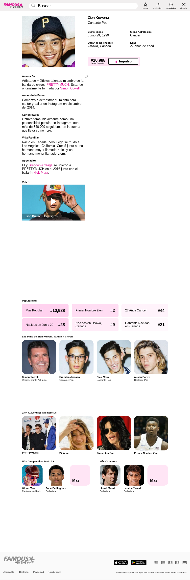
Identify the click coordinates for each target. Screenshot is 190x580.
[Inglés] (156, 562)
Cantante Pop (97, 23)
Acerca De (8, 572)
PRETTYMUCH (58, 84)
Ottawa (93, 46)
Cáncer (135, 35)
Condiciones (54, 572)
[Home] (48, 560)
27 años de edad (142, 46)
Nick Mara (40, 172)
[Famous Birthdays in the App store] (121, 562)
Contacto (23, 572)
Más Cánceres (108, 461)
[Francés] (170, 562)
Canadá (105, 46)
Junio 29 (94, 35)
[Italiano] (177, 562)
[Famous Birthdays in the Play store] (138, 562)
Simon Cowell (70, 88)
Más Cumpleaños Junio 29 (38, 461)
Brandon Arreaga (40, 165)
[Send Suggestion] (87, 77)
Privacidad (38, 572)
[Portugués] (163, 562)
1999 (105, 35)
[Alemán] (185, 562)
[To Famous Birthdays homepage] (13, 5)
